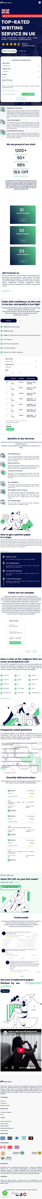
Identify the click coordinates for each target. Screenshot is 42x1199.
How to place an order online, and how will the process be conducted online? (19, 744)
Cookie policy (4, 1130)
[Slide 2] (20, 976)
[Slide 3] (22, 976)
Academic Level (9, 364)
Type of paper (6, 63)
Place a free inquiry (9, 51)
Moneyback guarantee (7, 1128)
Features (8, 321)
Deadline (4, 74)
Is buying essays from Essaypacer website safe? (16, 761)
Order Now (10, 429)
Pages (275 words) (7, 80)
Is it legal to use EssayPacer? (10, 749)
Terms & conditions (6, 1121)
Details (23, 220)
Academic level (6, 69)
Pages (6, 370)
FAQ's (2, 1114)
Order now (22, 51)
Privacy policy (4, 1123)
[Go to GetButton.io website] (5, 1197)
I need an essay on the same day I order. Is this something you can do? (19, 766)
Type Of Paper (9, 359)
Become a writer (5, 1105)
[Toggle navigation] (39, 2)
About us (3, 1101)
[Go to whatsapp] (4, 1193)
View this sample (15, 642)
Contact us (4, 1103)
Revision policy (5, 1126)
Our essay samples (6, 1112)
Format (21, 321)
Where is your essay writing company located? (16, 757)
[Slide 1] (19, 976)
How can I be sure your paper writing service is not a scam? (19, 753)
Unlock (31, 94)
